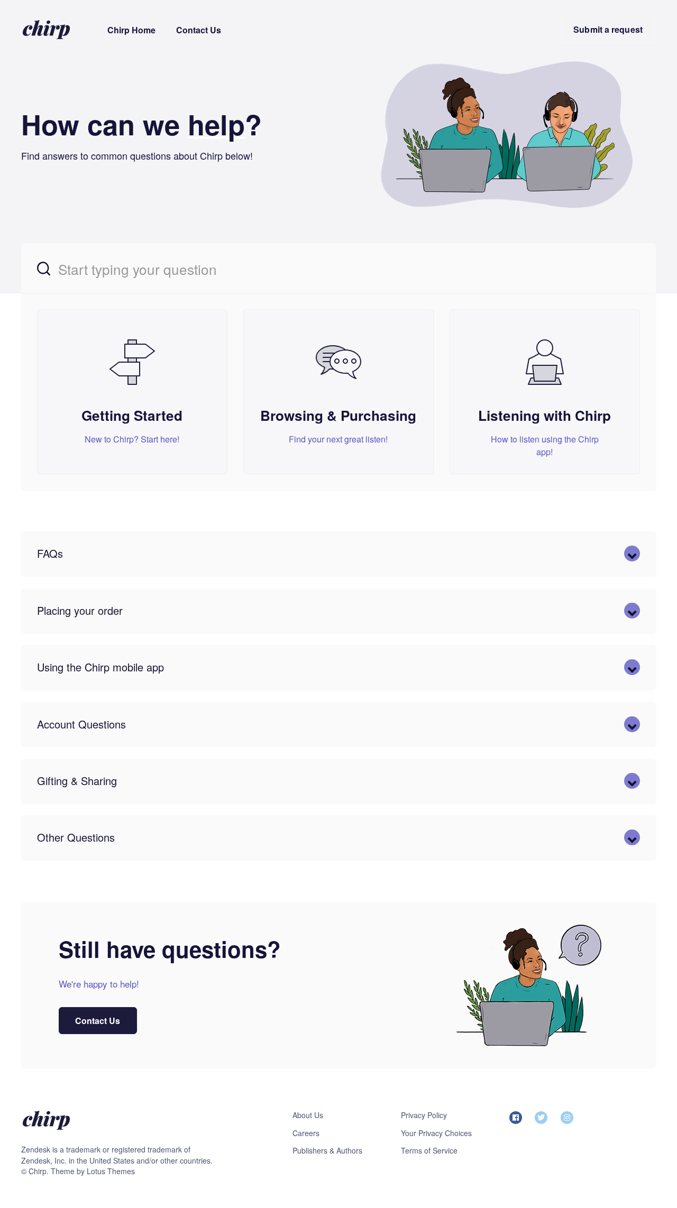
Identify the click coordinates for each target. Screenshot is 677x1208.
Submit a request (608, 29)
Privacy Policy (424, 1115)
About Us (307, 1115)
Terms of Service (429, 1150)
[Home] (46, 29)
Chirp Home (131, 30)
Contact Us (198, 30)
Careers (305, 1133)
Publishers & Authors (327, 1150)
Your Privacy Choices (436, 1133)
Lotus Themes (111, 1171)
